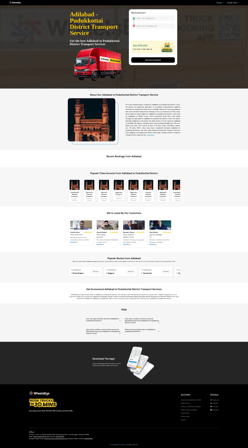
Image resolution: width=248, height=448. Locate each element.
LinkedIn (215, 403)
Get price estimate (153, 60)
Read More (74, 242)
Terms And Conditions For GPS (191, 400)
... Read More (150, 135)
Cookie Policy (185, 416)
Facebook (216, 400)
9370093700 (60, 436)
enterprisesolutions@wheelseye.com (55, 438)
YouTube (215, 406)
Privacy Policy (185, 403)
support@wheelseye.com (41, 436)
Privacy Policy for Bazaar (189, 410)
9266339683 (88, 438)
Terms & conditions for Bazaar (191, 406)
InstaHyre (216, 410)
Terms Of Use (185, 413)
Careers (183, 420)
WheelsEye (121, 444)
